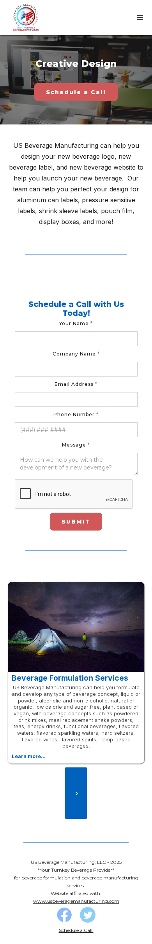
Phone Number (76, 414)
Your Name (76, 323)
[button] (140, 17)
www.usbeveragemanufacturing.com (76, 901)
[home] (25, 17)
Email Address (76, 384)
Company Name (76, 354)
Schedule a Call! (76, 930)
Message (76, 445)
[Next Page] (76, 793)
